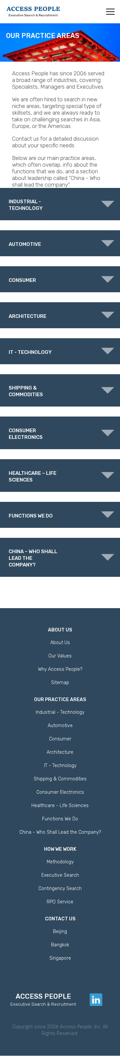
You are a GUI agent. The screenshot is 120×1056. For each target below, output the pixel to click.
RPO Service (60, 902)
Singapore (60, 958)
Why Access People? (60, 669)
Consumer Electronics (60, 792)
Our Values (60, 656)
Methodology (60, 862)
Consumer (60, 739)
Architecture (60, 752)
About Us (60, 642)
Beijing (60, 931)
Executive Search (60, 875)
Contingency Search (60, 888)
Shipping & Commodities (60, 779)
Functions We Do (60, 819)
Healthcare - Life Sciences (60, 805)
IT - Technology (60, 765)
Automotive (60, 725)
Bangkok (60, 945)
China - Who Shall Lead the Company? (60, 832)
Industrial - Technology (60, 712)
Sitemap (60, 682)
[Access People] (33, 11)
